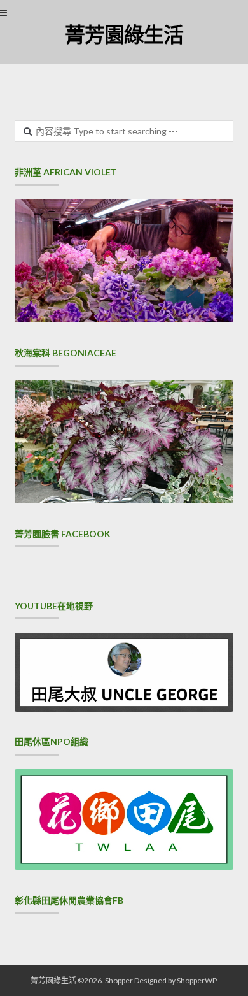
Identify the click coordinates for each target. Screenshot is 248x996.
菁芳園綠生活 (124, 34)
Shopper (119, 980)
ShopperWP (196, 980)
